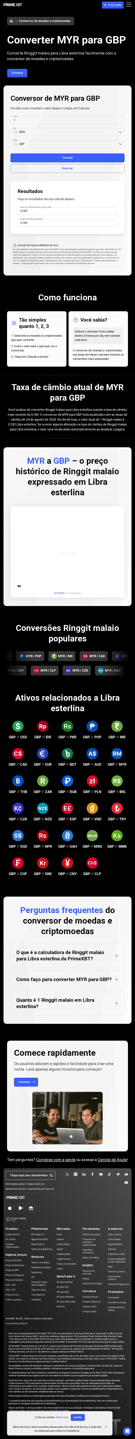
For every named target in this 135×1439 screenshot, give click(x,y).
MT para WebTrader (66, 1302)
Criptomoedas (63, 1254)
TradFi (60, 1269)
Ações (60, 1249)
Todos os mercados (66, 1264)
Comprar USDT (89, 1306)
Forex (59, 1234)
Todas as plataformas (42, 1249)
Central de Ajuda (112, 1160)
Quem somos (114, 1234)
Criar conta (114, 5)
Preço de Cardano (14, 1280)
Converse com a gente (55, 1160)
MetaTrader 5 (37, 1244)
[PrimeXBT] (12, 5)
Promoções (113, 1297)
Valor (15, 116)
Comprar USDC (89, 1311)
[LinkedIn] (84, 1174)
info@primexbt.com (35, 1184)
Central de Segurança (118, 1284)
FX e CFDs (10, 1239)
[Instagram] (75, 1174)
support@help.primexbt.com (40, 1189)
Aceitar (78, 1417)
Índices (60, 1239)
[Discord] (126, 1182)
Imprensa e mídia (116, 1254)
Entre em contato (116, 1271)
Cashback (36, 1299)
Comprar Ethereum (91, 1302)
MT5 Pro (61, 1306)
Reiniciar (67, 168)
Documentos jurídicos (16, 1323)
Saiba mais (62, 1417)
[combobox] (68, 132)
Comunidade (114, 1239)
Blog (110, 1266)
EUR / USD (11, 1285)
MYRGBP (59, 593)
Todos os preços (14, 1299)
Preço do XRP (12, 1270)
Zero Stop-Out (38, 1295)
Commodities (63, 1244)
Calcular (67, 157)
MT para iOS (62, 1287)
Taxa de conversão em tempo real (35, 207)
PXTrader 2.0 (37, 1234)
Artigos (85, 1278)
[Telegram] (118, 1174)
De (14, 128)
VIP (32, 1277)
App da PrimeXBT (39, 1239)
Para (15, 140)
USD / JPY (10, 1290)
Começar (17, 72)
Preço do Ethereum (15, 1265)
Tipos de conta (38, 1290)
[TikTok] (109, 1174)
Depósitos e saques (41, 1267)
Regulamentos (115, 1244)
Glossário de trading (92, 1283)
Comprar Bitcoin (90, 1297)
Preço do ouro (12, 1295)
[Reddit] (126, 1174)
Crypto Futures (13, 1234)
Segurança (36, 1272)
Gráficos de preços (91, 1234)
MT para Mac (63, 1292)
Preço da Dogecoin (15, 1275)
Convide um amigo (117, 1302)
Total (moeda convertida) (31, 219)
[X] (67, 1174)
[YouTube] (101, 1174)
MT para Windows (65, 1297)
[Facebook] (92, 1174)
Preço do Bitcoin (14, 1260)
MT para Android (65, 1282)
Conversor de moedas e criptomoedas (45, 21)
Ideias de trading (90, 1257)
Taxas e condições (40, 1262)
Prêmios (112, 1249)
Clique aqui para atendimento (29, 1175)
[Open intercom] (127, 1431)
